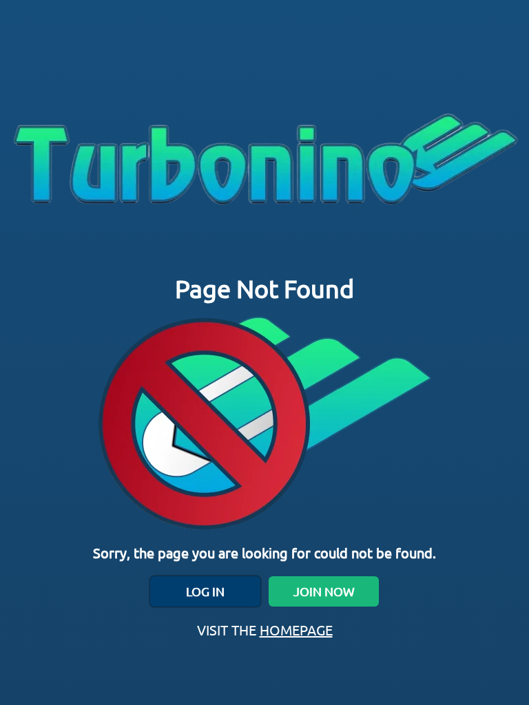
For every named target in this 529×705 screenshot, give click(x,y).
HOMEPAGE (296, 629)
